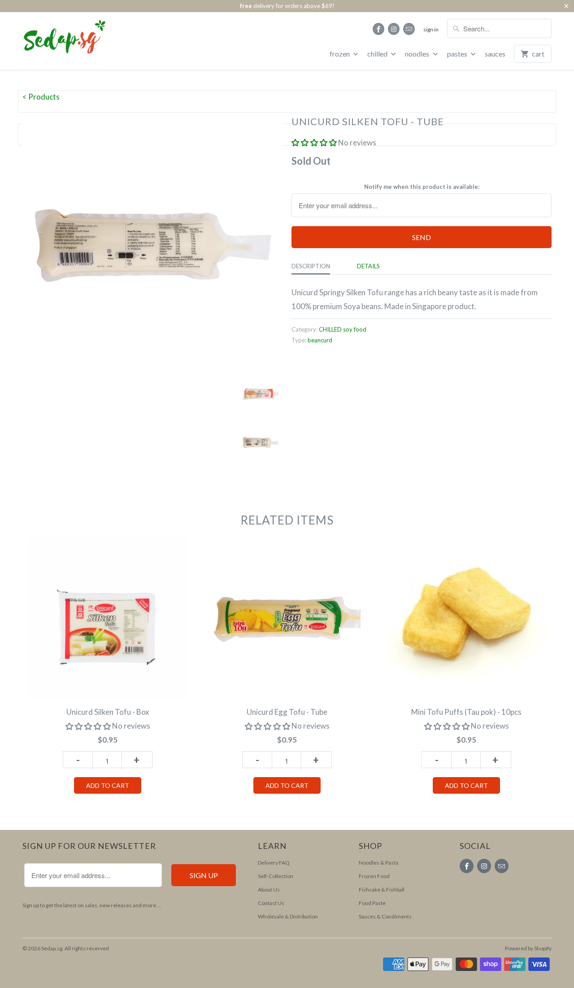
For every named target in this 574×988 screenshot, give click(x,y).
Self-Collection (275, 876)
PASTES (458, 54)
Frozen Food (374, 876)
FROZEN (340, 54)
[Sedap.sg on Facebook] (378, 29)
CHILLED (378, 54)
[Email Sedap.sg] (409, 29)
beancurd (320, 340)
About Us (269, 889)
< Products (41, 96)
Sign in (431, 29)
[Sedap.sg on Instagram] (394, 29)
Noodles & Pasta (378, 862)
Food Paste (372, 903)
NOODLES (417, 54)
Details (368, 266)
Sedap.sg (51, 948)
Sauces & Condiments (385, 916)
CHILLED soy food (342, 329)
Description (310, 266)
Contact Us (271, 903)
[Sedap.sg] (56, 40)
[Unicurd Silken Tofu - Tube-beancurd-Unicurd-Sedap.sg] (152, 244)
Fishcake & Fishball (381, 889)
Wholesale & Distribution (288, 916)
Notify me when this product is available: (421, 186)
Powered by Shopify (528, 948)
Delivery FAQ (274, 862)
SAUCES (495, 54)
